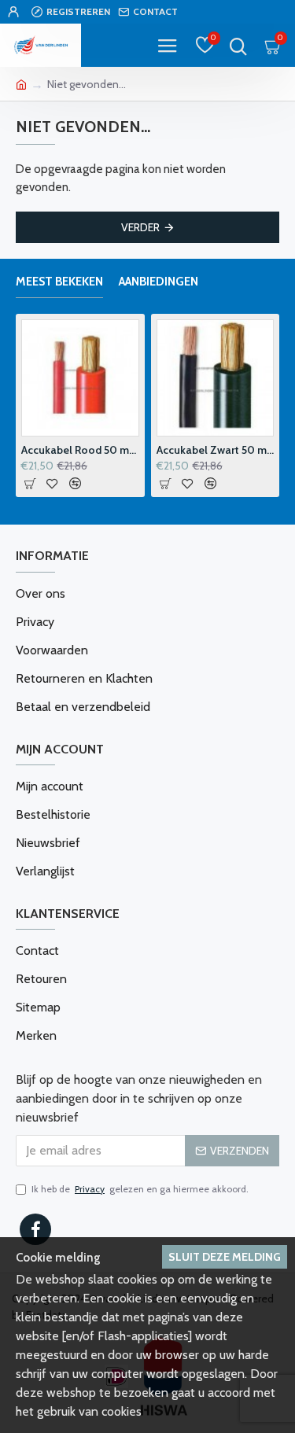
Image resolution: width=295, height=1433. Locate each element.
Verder (140, 227)
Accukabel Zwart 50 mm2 (216, 450)
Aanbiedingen (158, 281)
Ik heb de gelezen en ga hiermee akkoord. (140, 1189)
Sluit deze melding (224, 1257)
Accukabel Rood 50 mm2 (80, 450)
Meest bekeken (59, 281)
